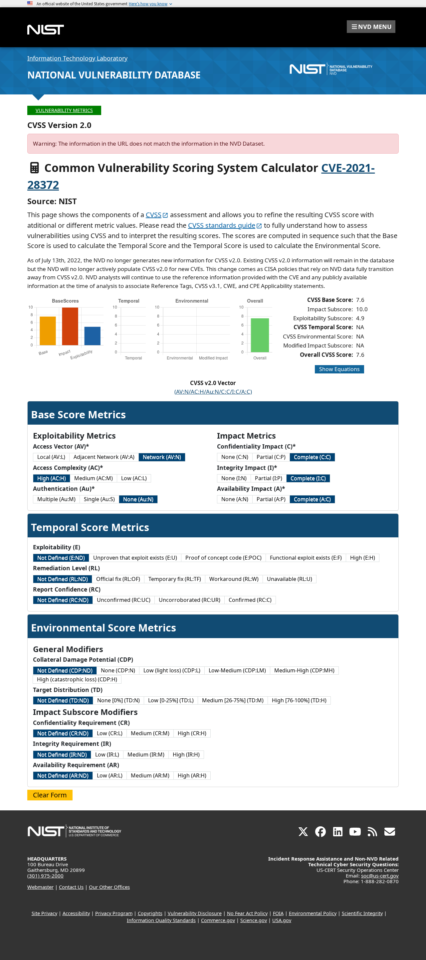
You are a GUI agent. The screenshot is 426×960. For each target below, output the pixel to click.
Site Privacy (44, 913)
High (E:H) (362, 557)
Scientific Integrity (362, 913)
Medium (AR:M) (150, 775)
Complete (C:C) (312, 457)
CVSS (153, 214)
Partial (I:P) (268, 478)
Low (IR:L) (107, 754)
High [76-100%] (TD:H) (299, 700)
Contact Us (71, 887)
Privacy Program (113, 913)
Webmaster (40, 887)
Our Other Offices (109, 887)
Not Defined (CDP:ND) (65, 670)
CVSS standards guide (221, 225)
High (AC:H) (51, 478)
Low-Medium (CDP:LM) (237, 670)
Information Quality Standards (161, 920)
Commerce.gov (218, 920)
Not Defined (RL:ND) (62, 579)
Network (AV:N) (162, 457)
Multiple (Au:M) (56, 499)
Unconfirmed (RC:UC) (123, 600)
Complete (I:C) (308, 478)
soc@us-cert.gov (380, 875)
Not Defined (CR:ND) (63, 733)
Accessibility (76, 913)
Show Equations (339, 369)
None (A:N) (234, 499)
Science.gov (253, 920)
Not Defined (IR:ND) (62, 754)
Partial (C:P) (271, 457)
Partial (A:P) (271, 499)
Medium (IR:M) (145, 754)
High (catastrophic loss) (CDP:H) (77, 679)
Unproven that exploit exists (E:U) (135, 557)
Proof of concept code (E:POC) (223, 557)
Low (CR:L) (109, 733)
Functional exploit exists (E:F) (306, 557)
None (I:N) (234, 478)
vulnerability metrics (64, 110)
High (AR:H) (192, 775)
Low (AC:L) (134, 478)
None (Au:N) (138, 499)
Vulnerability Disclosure (195, 913)
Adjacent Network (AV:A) (104, 457)
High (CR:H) (192, 733)
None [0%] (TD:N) (118, 700)
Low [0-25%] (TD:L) (171, 700)
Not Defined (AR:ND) (63, 775)
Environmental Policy (312, 913)
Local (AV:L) (51, 457)
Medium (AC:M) (93, 478)
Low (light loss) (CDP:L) (171, 670)
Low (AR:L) (109, 775)
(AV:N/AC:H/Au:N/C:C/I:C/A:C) (213, 391)
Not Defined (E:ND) (61, 557)
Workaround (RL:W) (234, 579)
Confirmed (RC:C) (250, 600)
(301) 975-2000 (45, 875)
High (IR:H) (186, 754)
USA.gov (281, 920)
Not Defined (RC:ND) (63, 600)
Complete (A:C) (312, 499)
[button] (371, 26)
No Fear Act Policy (247, 913)
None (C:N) (234, 457)
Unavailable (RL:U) (289, 579)
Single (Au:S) (99, 499)
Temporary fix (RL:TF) (174, 579)
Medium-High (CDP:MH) (304, 670)
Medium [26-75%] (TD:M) (233, 700)
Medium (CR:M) (150, 733)
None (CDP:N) (118, 670)
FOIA (278, 913)
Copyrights (150, 913)
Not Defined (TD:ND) (63, 700)
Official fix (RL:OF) (118, 579)
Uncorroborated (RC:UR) (189, 600)
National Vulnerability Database (114, 75)
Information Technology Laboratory (77, 58)
